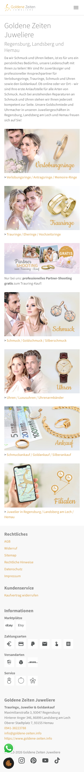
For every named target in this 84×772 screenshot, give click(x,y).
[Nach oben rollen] (74, 762)
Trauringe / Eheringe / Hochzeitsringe (34, 234)
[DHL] (34, 662)
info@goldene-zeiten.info (23, 733)
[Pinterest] (33, 760)
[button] (8, 763)
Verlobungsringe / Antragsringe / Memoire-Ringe (42, 177)
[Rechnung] (46, 643)
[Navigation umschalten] (76, 7)
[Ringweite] (10, 680)
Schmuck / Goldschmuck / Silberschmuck (37, 340)
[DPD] (22, 662)
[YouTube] (45, 760)
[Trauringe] (42, 208)
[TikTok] (57, 760)
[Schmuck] (42, 314)
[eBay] (10, 625)
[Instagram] (21, 760)
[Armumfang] (22, 680)
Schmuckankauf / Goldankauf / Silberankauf (39, 454)
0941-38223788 (15, 728)
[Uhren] (42, 371)
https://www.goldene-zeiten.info (28, 738)
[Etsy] (22, 625)
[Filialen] (42, 485)
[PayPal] (34, 643)
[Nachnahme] (58, 643)
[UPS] (10, 662)
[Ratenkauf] (69, 643)
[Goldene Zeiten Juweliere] (19, 7)
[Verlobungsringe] (42, 151)
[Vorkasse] (22, 643)
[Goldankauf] (42, 428)
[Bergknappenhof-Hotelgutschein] (34, 680)
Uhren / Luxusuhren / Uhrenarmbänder (35, 397)
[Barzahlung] (10, 643)
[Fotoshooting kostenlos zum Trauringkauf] (42, 258)
